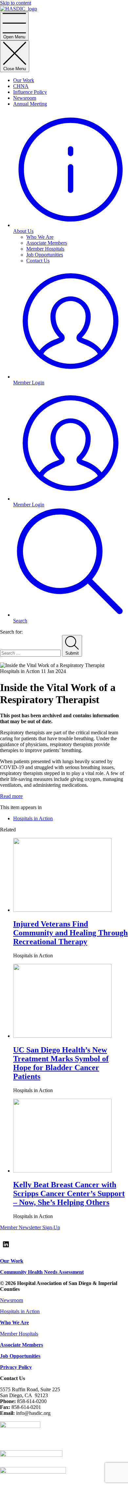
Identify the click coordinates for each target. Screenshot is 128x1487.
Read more (11, 796)
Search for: (11, 632)
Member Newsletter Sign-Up (30, 1227)
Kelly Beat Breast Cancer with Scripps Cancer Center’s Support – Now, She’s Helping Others (69, 1193)
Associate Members (46, 243)
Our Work (23, 80)
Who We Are (39, 237)
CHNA (21, 86)
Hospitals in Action (33, 818)
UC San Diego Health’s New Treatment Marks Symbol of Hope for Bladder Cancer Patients (61, 1063)
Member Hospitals (45, 249)
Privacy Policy (16, 1367)
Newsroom (24, 98)
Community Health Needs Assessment (42, 1272)
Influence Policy (30, 92)
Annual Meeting (30, 104)
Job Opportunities (44, 254)
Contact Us (38, 260)
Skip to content (15, 3)
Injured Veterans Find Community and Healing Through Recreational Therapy (70, 933)
